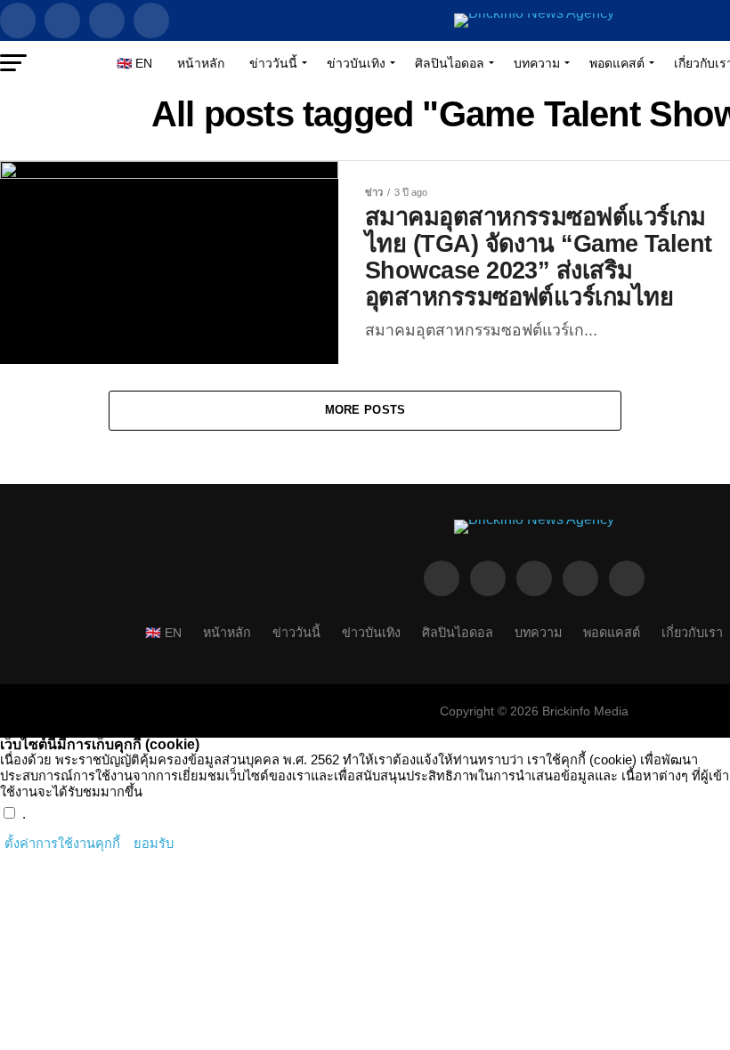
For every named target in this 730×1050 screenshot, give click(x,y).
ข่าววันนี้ (273, 63)
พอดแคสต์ (617, 63)
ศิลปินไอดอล (449, 63)
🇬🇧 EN (134, 63)
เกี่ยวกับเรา (692, 633)
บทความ (537, 63)
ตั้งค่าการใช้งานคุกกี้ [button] (62, 843)
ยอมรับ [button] (154, 843)
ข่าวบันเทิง (356, 63)
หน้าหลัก (200, 63)
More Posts (365, 409)
